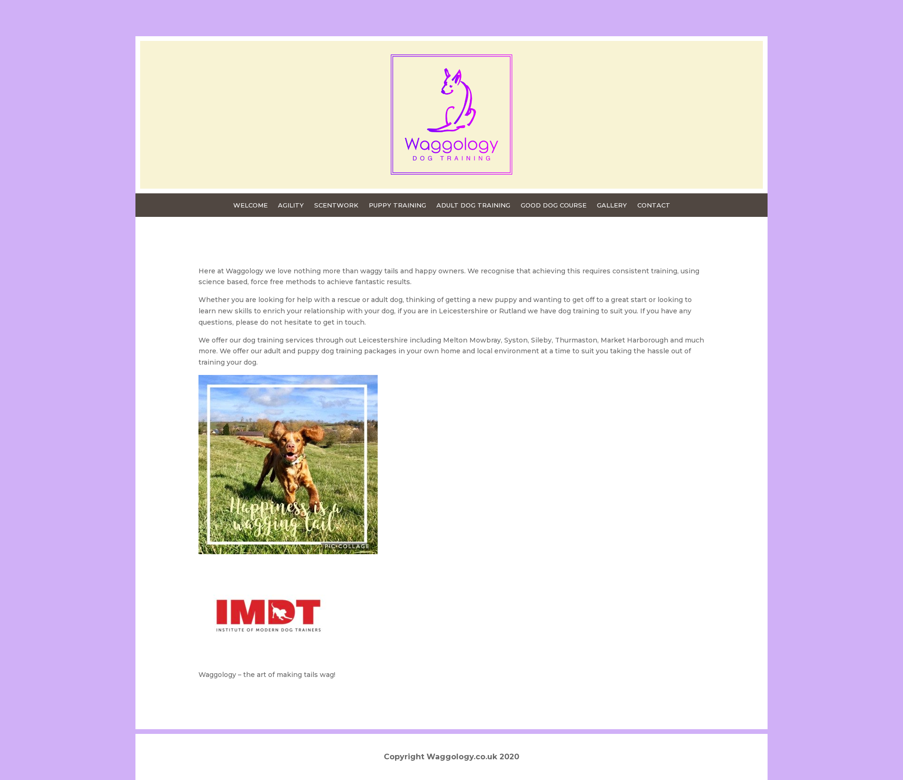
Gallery (612, 205)
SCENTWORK (336, 205)
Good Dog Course (553, 205)
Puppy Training (397, 205)
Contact (653, 205)
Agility (291, 205)
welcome (250, 205)
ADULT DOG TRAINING (473, 205)
